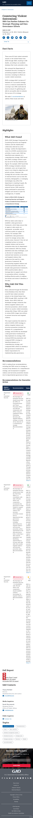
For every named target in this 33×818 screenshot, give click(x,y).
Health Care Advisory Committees (16, 813)
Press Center (16, 783)
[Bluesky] (17, 37)
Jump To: (6, 41)
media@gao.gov (9, 710)
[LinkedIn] (13, 37)
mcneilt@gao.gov (9, 695)
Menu (29, 3)
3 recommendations (17, 96)
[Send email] (25, 37)
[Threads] (21, 37)
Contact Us (7, 719)
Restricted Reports (16, 789)
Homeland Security (8, 726)
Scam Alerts (16, 808)
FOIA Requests (16, 806)
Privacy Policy (16, 797)
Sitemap (16, 801)
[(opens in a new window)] (2, 778)
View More (29, 480)
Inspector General (16, 787)
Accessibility (16, 799)
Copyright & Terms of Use (16, 794)
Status (28, 388)
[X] (9, 37)
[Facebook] (4, 37)
